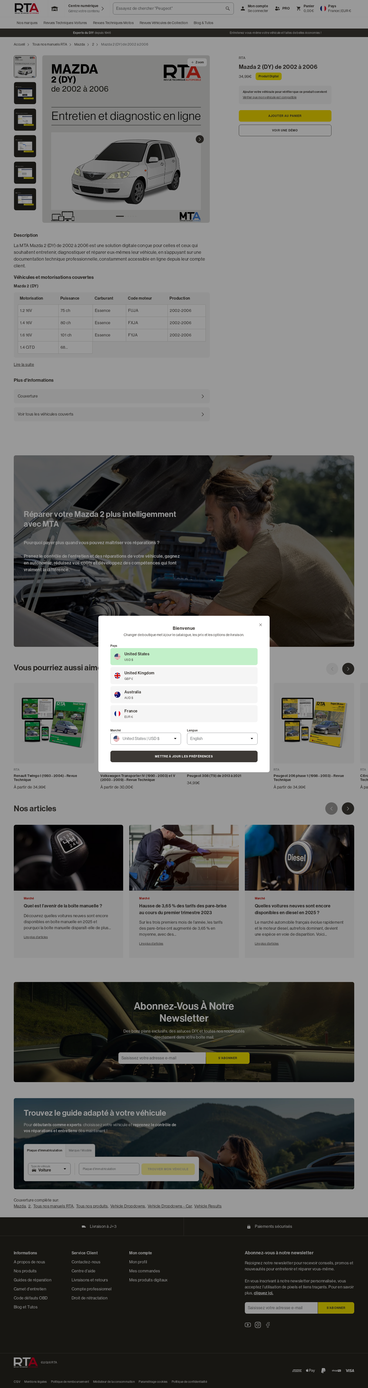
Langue (192, 730)
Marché (115, 730)
